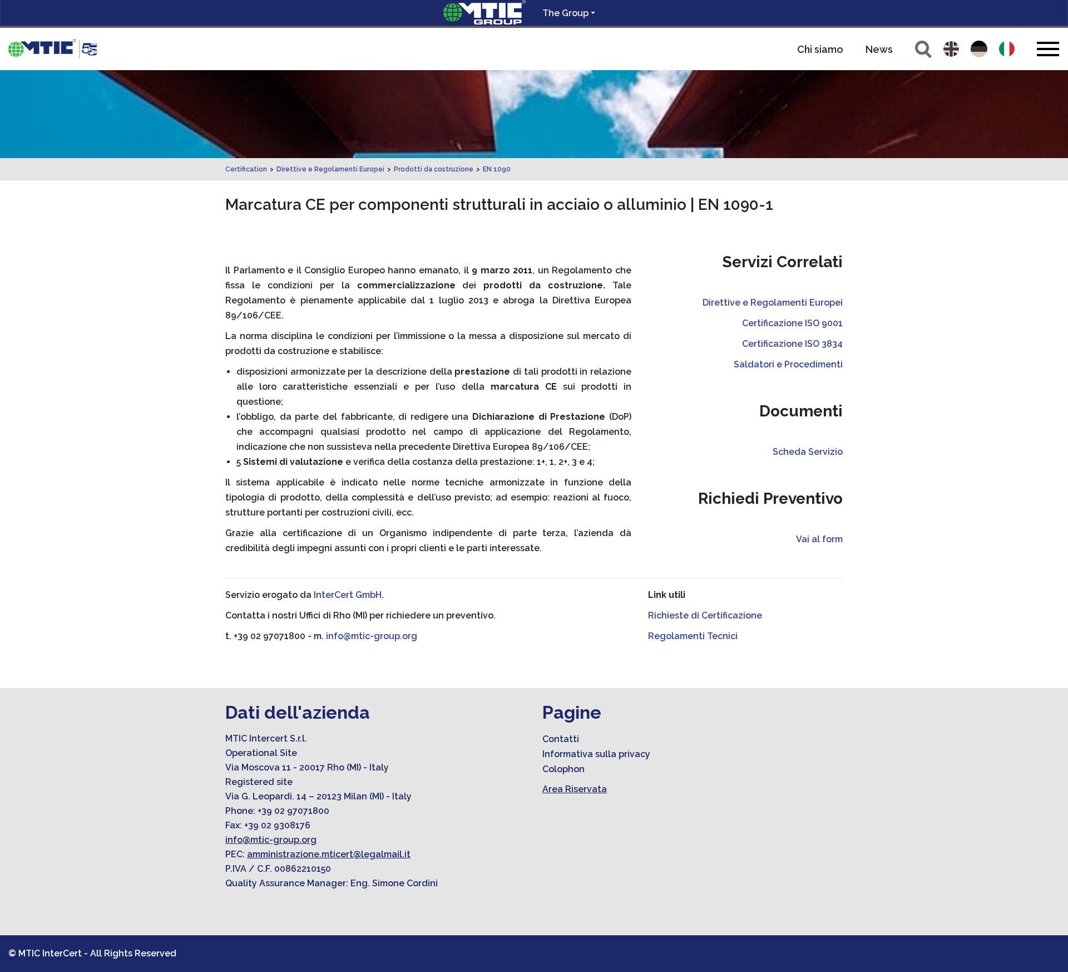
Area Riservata (574, 789)
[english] (951, 49)
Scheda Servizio (808, 451)
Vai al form (819, 539)
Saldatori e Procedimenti (788, 364)
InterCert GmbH (348, 595)
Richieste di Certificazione (705, 615)
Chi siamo (820, 49)
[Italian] (1006, 49)
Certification (246, 169)
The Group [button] (565, 13)
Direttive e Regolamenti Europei (330, 169)
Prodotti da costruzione (433, 169)
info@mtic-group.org (371, 636)
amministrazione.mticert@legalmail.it (329, 854)
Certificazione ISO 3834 (792, 343)
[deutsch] (979, 49)
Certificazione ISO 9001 (792, 323)
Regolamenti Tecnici (693, 636)
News (879, 49)
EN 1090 (497, 169)
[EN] (52, 49)
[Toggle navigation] (1048, 49)
